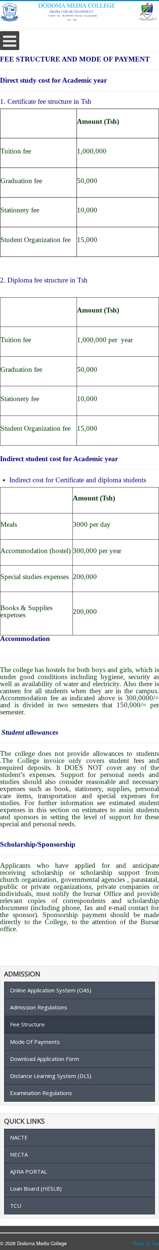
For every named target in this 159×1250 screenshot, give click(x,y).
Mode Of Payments (35, 1041)
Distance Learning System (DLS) (50, 1075)
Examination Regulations (41, 1093)
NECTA (19, 1154)
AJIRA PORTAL (28, 1171)
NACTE (19, 1137)
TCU (15, 1205)
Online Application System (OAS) (50, 990)
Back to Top (146, 1243)
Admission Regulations (38, 1007)
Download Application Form (44, 1058)
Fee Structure (27, 1024)
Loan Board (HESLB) (36, 1188)
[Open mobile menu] (9, 40)
